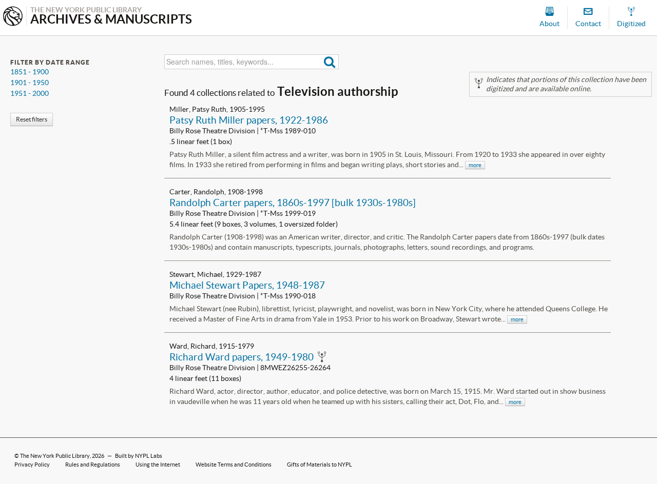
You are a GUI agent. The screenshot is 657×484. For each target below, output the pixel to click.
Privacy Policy (32, 464)
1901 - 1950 (29, 82)
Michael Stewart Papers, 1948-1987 (247, 285)
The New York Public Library (55, 456)
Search (330, 61)
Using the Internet (158, 464)
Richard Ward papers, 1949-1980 (241, 356)
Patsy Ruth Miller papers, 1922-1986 (248, 120)
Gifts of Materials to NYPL (319, 464)
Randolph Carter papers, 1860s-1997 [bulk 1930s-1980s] (292, 202)
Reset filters (31, 119)
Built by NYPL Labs (138, 456)
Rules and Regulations (92, 464)
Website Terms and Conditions (234, 464)
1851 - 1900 (29, 72)
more (475, 165)
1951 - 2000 (29, 93)
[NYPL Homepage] (13, 17)
